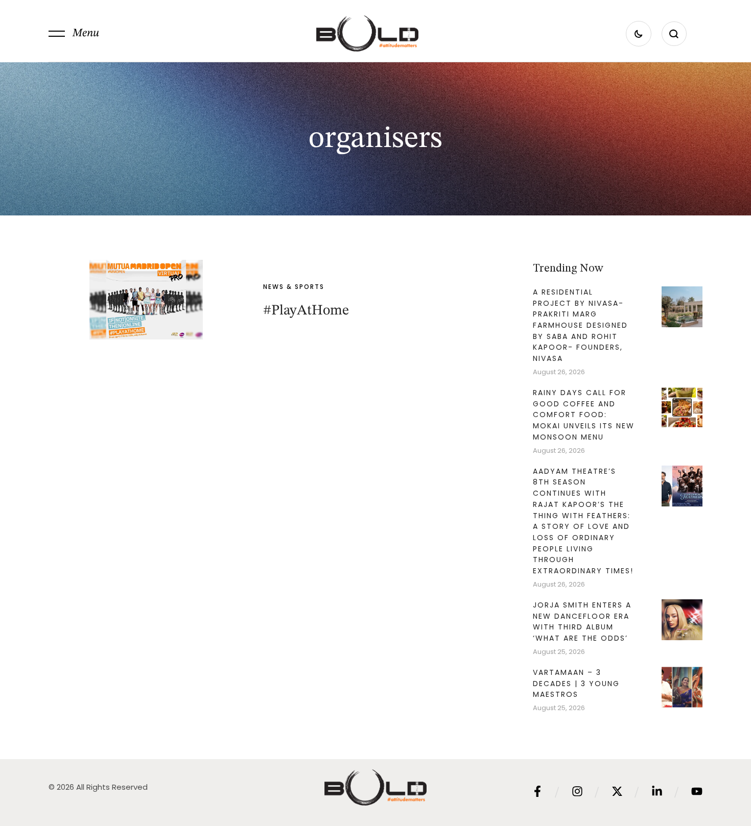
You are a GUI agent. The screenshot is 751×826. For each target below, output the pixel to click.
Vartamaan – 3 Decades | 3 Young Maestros (576, 683)
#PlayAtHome (306, 311)
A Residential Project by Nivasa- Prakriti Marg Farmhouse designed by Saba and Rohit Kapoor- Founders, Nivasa (580, 325)
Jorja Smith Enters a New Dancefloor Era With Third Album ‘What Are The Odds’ (582, 621)
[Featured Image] (146, 299)
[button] (74, 34)
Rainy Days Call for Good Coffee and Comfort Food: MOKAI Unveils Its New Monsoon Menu (584, 414)
